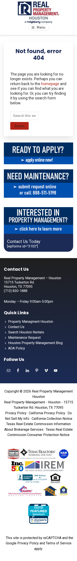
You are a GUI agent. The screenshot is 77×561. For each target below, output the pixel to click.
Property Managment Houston (30, 322)
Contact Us (16, 327)
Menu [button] (41, 27)
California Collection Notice (52, 419)
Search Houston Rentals (26, 332)
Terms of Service (58, 543)
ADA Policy (16, 348)
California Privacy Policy (47, 413)
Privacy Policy (16, 413)
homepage (50, 83)
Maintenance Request (24, 338)
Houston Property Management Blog (35, 343)
